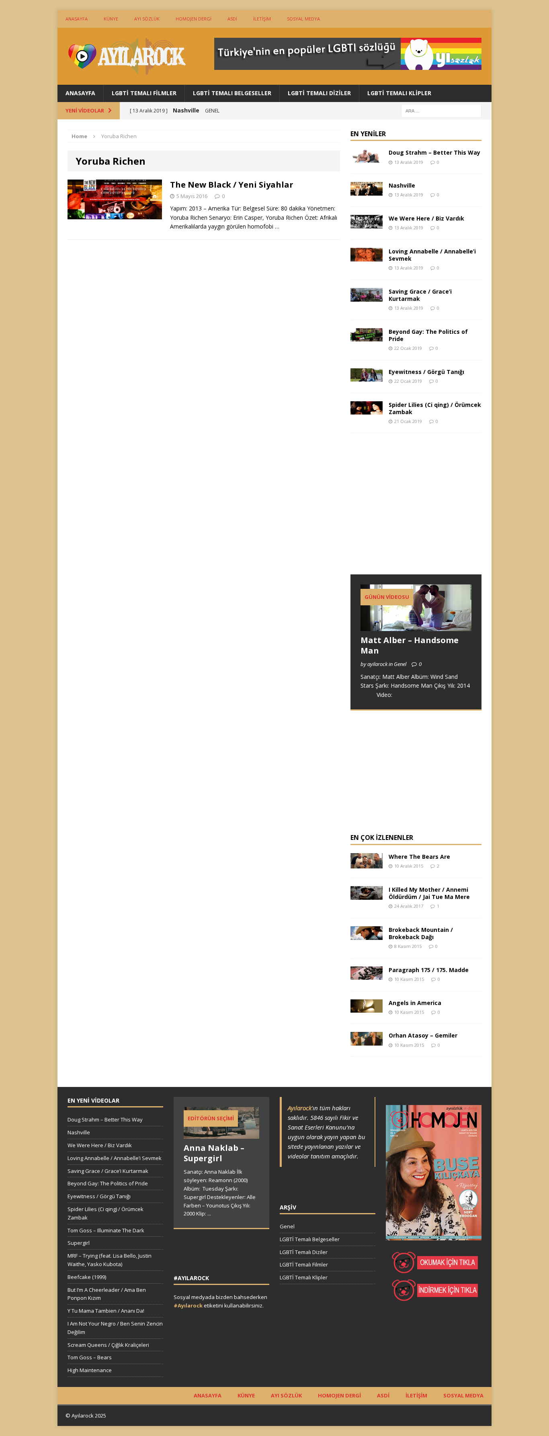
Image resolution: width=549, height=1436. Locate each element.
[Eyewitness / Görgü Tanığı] (366, 377)
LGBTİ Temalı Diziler (319, 93)
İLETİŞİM (262, 19)
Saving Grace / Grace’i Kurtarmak (420, 295)
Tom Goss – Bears (90, 1357)
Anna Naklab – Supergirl (214, 1153)
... (209, 1213)
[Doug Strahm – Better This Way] (366, 158)
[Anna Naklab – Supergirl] (221, 1134)
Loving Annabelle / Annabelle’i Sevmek (432, 254)
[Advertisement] (410, 511)
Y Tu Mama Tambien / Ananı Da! (106, 1310)
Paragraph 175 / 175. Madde (429, 970)
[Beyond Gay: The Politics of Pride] (366, 337)
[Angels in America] (366, 1008)
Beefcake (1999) (87, 1277)
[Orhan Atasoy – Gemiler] (366, 1041)
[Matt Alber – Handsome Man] (416, 626)
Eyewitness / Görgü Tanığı (426, 372)
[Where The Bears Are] (366, 864)
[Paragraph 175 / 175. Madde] (366, 975)
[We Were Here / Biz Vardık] (366, 223)
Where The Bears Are (419, 856)
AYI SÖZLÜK (147, 19)
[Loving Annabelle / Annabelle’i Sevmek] (366, 256)
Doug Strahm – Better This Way (434, 152)
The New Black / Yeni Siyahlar (231, 184)
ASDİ (232, 19)
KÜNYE (111, 19)
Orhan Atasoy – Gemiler (423, 1035)
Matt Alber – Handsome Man (410, 645)
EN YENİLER (368, 133)
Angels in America (415, 1003)
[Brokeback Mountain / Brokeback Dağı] (366, 935)
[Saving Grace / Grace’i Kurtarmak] (366, 296)
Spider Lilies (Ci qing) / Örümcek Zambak (435, 408)
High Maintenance (90, 1370)
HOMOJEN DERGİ (193, 19)
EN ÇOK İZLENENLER (381, 837)
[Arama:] (441, 110)
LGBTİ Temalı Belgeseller (232, 93)
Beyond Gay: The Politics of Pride (428, 335)
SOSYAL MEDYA (303, 19)
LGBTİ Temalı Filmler (144, 93)
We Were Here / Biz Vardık (426, 218)
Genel (287, 1226)
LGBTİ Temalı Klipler (399, 93)
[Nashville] (366, 191)
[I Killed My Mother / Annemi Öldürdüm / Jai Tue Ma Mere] (366, 895)
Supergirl (79, 1242)
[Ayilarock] (126, 56)
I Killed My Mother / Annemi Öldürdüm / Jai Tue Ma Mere (429, 893)
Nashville (402, 185)
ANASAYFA (77, 19)
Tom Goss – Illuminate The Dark (106, 1230)
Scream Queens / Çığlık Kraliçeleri (108, 1344)
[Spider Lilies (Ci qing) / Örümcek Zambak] (366, 410)
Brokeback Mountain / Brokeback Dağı (421, 933)
